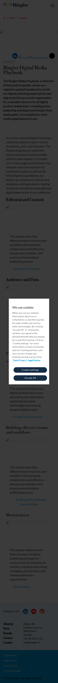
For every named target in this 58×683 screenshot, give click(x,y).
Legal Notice (34, 360)
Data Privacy (19, 360)
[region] (29, 342)
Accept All (30, 377)
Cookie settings (30, 369)
